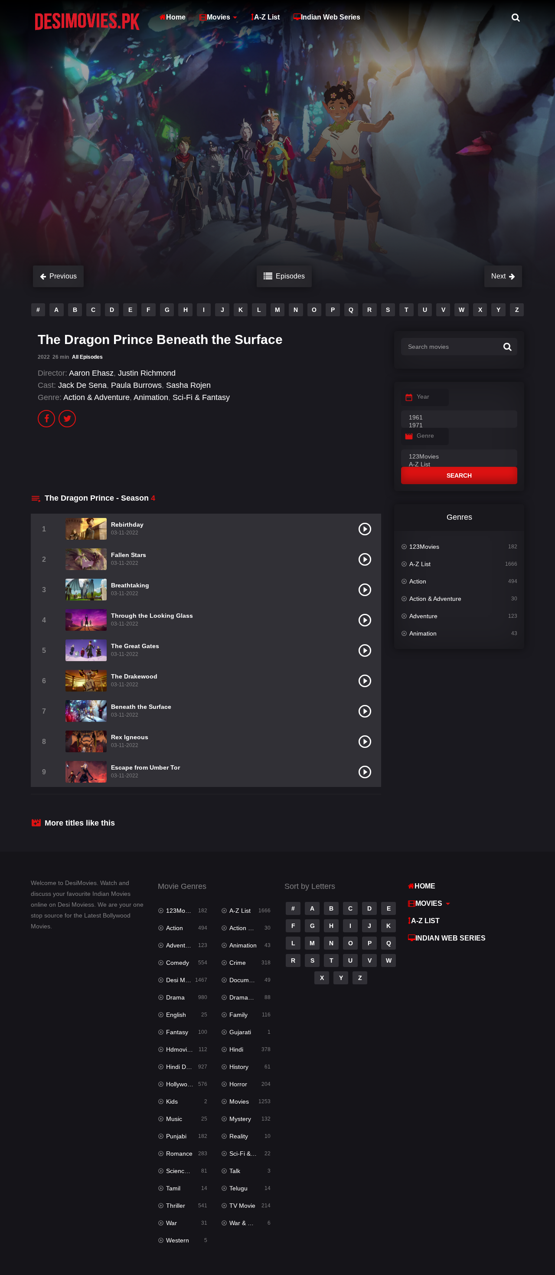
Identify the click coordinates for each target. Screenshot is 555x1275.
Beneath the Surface (141, 706)
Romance (179, 1153)
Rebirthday (127, 524)
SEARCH (459, 475)
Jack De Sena (82, 385)
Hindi (236, 1049)
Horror (238, 1084)
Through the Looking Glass (152, 615)
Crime (237, 962)
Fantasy (177, 1032)
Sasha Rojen (188, 385)
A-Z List (267, 17)
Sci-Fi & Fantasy (201, 397)
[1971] (459, 425)
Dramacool (244, 997)
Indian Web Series (330, 17)
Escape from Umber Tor (145, 767)
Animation (151, 397)
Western (177, 1240)
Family (238, 1014)
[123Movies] (459, 457)
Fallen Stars (128, 554)
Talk (234, 1170)
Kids (172, 1101)
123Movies (424, 546)
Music (174, 1118)
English (176, 1014)
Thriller (175, 1205)
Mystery (240, 1118)
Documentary (247, 980)
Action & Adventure (96, 397)
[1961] (459, 418)
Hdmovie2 (180, 1049)
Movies (218, 17)
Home (176, 17)
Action (417, 581)
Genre (425, 435)
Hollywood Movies (186, 1084)
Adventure (423, 616)
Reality (238, 1136)
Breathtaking (130, 585)
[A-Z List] (459, 465)
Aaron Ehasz (91, 373)
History (238, 1066)
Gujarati (240, 1032)
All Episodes (87, 357)
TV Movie (242, 1205)
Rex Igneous (129, 737)
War (171, 1222)
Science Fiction (186, 1170)
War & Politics (248, 1222)
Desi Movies (182, 980)
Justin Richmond (147, 373)
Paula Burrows (136, 385)
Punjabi (176, 1136)
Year (423, 396)
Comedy (177, 962)
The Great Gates (135, 645)
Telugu (238, 1188)
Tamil (173, 1188)
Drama (175, 997)
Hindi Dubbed (184, 1066)
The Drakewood (134, 676)
